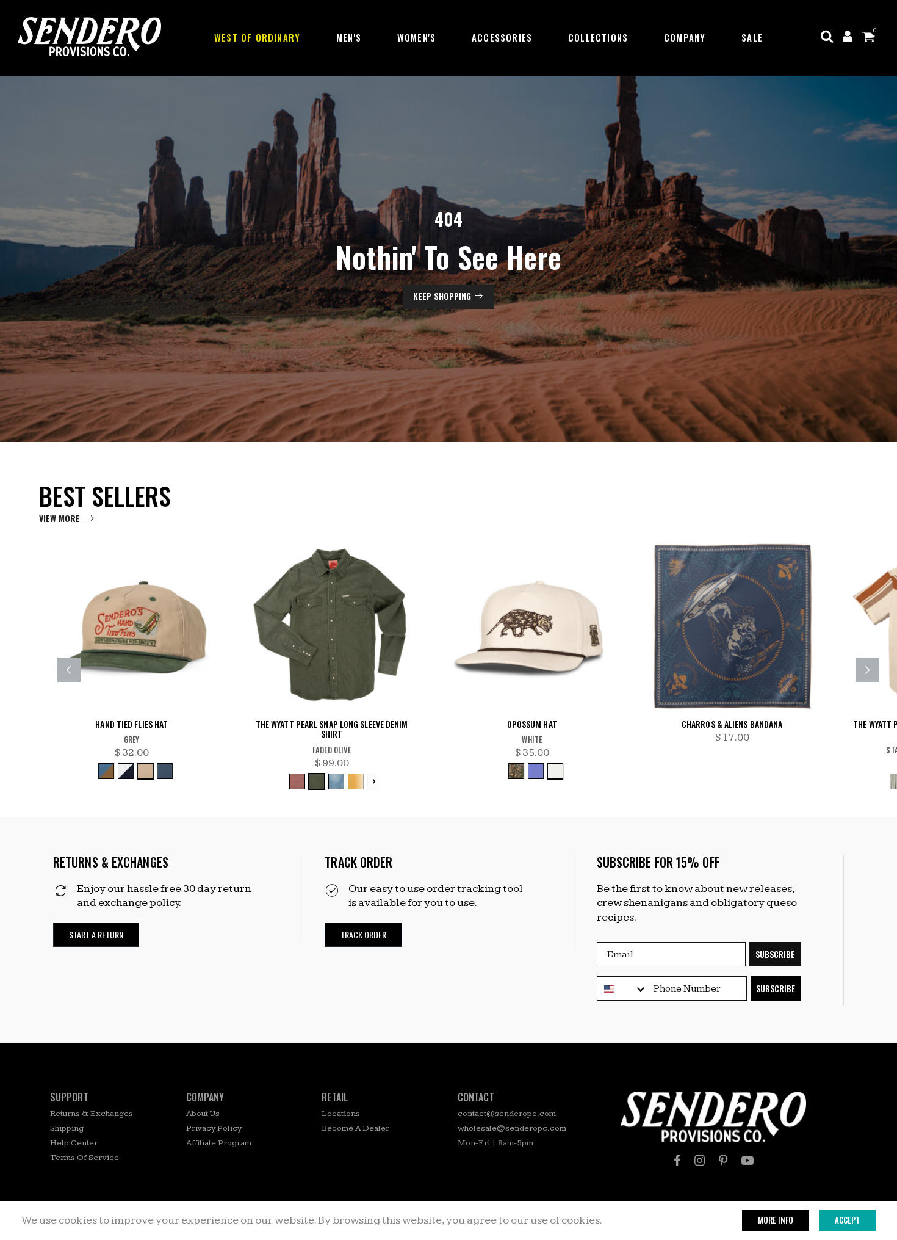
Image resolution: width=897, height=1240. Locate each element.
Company (684, 37)
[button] (96, 935)
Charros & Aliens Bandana (732, 724)
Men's (348, 37)
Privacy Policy (214, 1128)
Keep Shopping (442, 295)
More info (775, 1220)
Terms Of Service (84, 1157)
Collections (598, 37)
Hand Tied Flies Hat (131, 724)
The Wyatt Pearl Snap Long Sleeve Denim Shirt (332, 729)
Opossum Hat (532, 724)
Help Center (74, 1143)
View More (59, 518)
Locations (341, 1114)
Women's (416, 37)
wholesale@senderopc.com (512, 1128)
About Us (203, 1114)
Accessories (502, 37)
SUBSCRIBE (774, 954)
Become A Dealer (355, 1128)
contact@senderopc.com (507, 1114)
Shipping (67, 1128)
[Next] (867, 670)
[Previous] (69, 670)
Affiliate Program (218, 1143)
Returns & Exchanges (91, 1114)
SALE (752, 37)
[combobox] (622, 989)
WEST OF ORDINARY (257, 37)
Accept (847, 1220)
